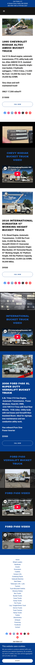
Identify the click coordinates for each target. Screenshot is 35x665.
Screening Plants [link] (17, 576)
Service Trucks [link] (17, 608)
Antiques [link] (17, 620)
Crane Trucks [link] (17, 598)
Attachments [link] (17, 617)
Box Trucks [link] (17, 593)
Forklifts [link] (17, 572)
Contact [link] (17, 627)
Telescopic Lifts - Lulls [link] (17, 584)
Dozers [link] (17, 567)
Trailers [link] (17, 615)
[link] (5, 113)
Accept (17, 660)
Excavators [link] (17, 569)
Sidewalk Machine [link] (17, 579)
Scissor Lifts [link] (17, 574)
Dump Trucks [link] (17, 601)
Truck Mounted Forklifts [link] (17, 588)
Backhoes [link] (17, 564)
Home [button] (17, 560)
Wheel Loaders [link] (17, 562)
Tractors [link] (17, 586)
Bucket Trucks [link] (17, 596)
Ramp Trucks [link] (17, 613)
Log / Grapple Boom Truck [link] (17, 605)
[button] (5, 11)
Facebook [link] (17, 625)
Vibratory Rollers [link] (17, 591)
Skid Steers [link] (17, 581)
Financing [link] (17, 622)
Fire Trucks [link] (17, 603)
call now (17, 104)
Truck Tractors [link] (17, 610)
